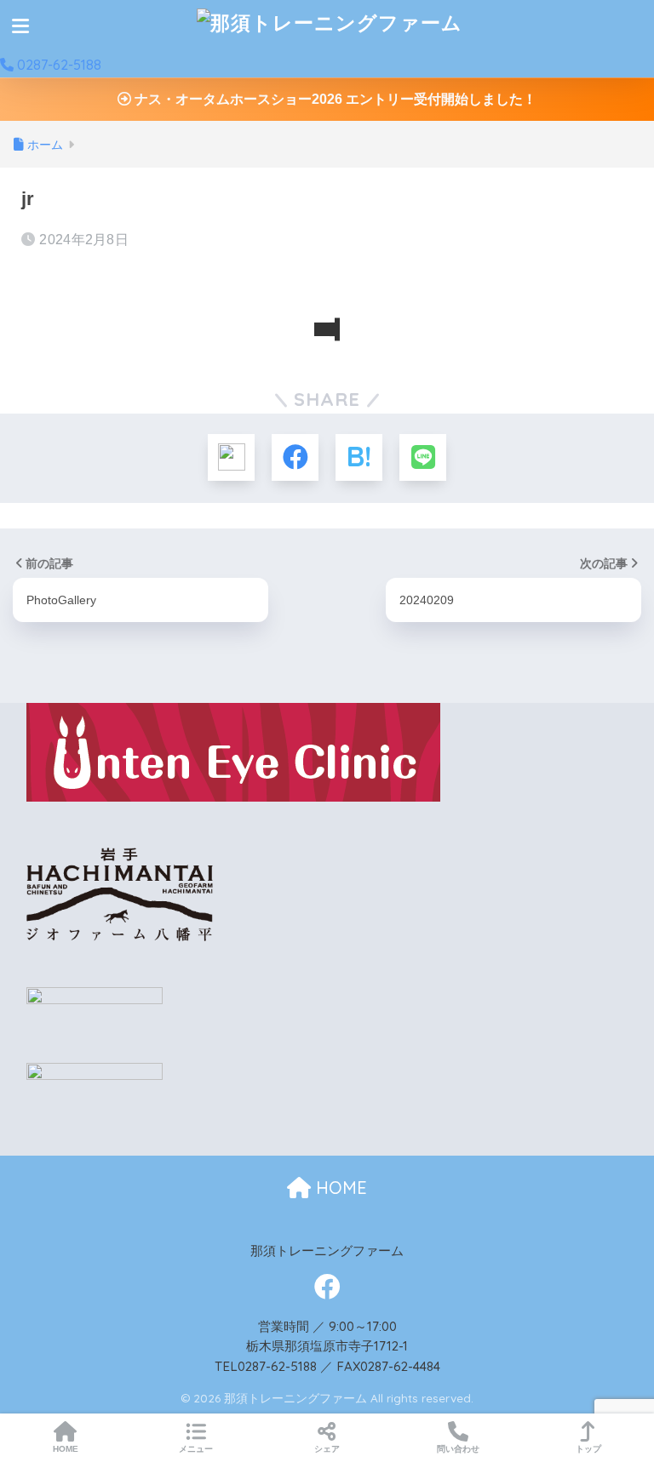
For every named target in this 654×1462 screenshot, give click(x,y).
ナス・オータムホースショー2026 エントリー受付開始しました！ (333, 99)
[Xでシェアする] (231, 457)
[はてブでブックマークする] (359, 457)
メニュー (196, 1448)
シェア (327, 1448)
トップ (588, 1448)
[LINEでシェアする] (422, 457)
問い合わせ (458, 1448)
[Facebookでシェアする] (295, 457)
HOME (339, 1187)
